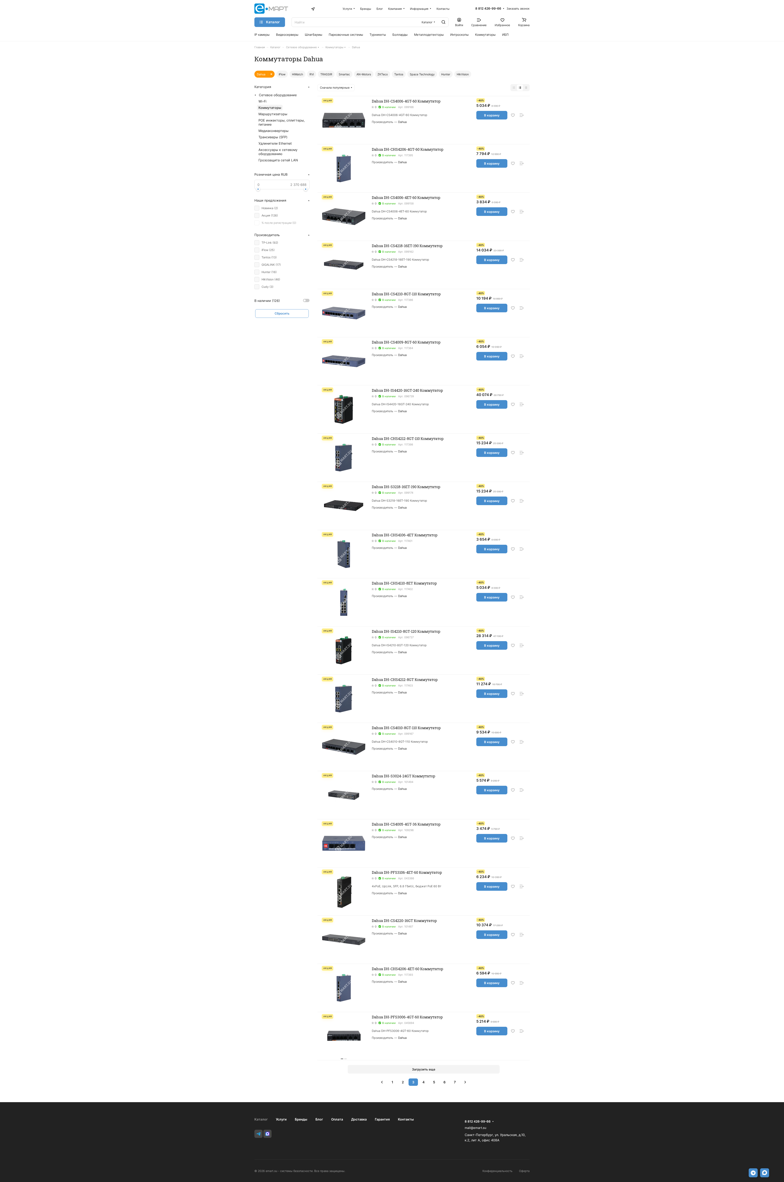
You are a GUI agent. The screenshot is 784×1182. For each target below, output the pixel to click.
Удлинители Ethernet (275, 143)
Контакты (406, 1119)
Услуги (281, 1119)
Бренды (301, 1119)
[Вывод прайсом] (526, 88)
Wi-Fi (262, 101)
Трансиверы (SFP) (272, 137)
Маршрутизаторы (272, 114)
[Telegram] (258, 1134)
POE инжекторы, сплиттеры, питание (281, 122)
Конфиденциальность (497, 1171)
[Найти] (443, 22)
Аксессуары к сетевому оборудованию (277, 152)
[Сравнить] (522, 115)
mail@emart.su (475, 1128)
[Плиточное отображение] (514, 88)
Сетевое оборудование (278, 95)
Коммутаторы (269, 108)
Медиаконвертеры (273, 131)
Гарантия (382, 1119)
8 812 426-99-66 (488, 8)
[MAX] (267, 1134)
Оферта (524, 1171)
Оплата (337, 1119)
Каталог (261, 1119)
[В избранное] (513, 115)
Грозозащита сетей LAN (278, 160)
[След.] (465, 1082)
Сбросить (282, 313)
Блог (319, 1119)
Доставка (359, 1119)
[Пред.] (382, 1082)
